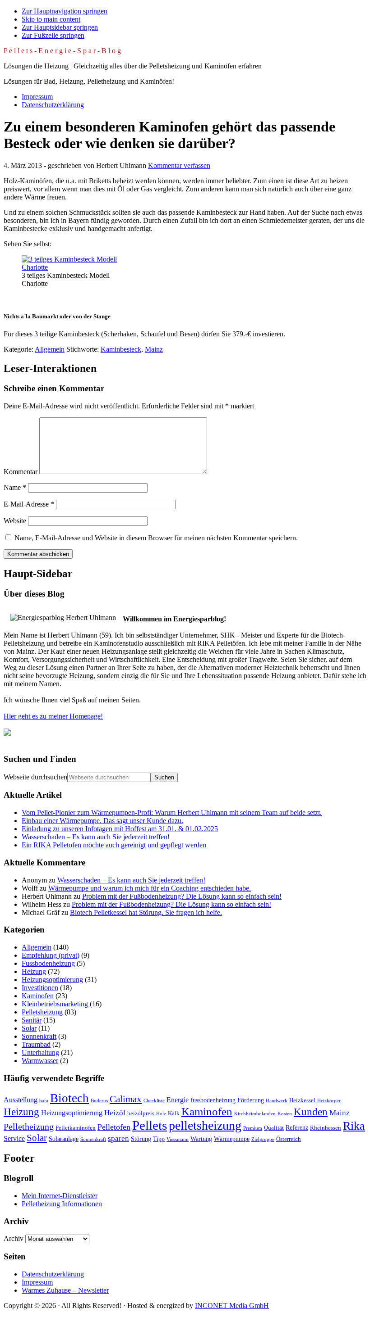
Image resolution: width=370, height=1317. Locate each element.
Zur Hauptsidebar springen (60, 27)
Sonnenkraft (39, 1036)
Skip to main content (51, 19)
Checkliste (154, 1100)
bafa (43, 1100)
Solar (29, 1028)
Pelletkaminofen (76, 1128)
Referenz (297, 1127)
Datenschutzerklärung (53, 1274)
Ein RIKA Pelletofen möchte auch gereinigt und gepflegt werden (114, 845)
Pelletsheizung (42, 1012)
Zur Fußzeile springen (53, 35)
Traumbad (36, 1044)
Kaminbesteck (121, 349)
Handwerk (276, 1100)
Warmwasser (40, 1060)
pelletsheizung (205, 1125)
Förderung (250, 1100)
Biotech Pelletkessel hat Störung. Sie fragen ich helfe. (146, 912)
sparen (118, 1138)
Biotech (69, 1098)
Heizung (34, 971)
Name (15, 487)
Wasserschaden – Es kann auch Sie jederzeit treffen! (96, 837)
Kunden (311, 1112)
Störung (141, 1138)
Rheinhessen (325, 1128)
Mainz (154, 349)
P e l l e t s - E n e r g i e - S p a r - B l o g (62, 50)
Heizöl (114, 1113)
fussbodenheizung (213, 1100)
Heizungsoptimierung (52, 979)
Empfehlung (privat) (50, 955)
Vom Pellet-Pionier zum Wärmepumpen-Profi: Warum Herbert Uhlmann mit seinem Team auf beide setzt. (172, 812)
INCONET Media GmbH (232, 1305)
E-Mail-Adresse (29, 504)
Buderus (99, 1100)
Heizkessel (302, 1100)
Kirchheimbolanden (255, 1113)
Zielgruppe (262, 1139)
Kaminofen (38, 996)
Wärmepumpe (232, 1138)
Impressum (37, 1282)
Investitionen (40, 987)
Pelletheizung (29, 1126)
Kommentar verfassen (179, 165)
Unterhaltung (40, 1052)
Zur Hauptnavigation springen (64, 11)
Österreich (288, 1139)
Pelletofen (113, 1126)
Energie (177, 1100)
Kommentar (20, 471)
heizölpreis (140, 1113)
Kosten (285, 1113)
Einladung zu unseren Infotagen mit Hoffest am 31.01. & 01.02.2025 (120, 829)
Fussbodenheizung (48, 963)
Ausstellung (20, 1100)
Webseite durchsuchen (35, 777)
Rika (354, 1125)
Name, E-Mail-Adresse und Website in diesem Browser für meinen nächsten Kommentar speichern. (156, 538)
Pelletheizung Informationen (62, 1204)
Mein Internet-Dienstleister (59, 1195)
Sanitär (32, 1020)
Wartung (201, 1138)
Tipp (159, 1138)
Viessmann (177, 1139)
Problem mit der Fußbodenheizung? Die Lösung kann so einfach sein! (182, 896)
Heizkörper (329, 1100)
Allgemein (50, 349)
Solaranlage (64, 1138)
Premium (252, 1128)
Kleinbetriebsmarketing (55, 1004)
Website (15, 521)
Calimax (126, 1099)
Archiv (13, 1238)
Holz (161, 1113)
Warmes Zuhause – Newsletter (65, 1290)
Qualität (274, 1128)
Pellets (149, 1125)
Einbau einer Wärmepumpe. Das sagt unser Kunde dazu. (102, 820)
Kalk (174, 1113)
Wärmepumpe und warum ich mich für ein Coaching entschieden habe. (149, 888)
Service (14, 1138)
